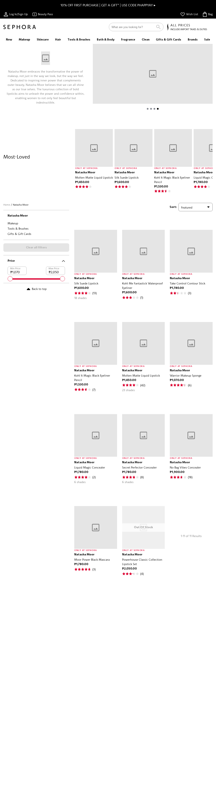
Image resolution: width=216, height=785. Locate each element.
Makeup (13, 223)
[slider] (10, 278)
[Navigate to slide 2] (151, 108)
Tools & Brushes (18, 228)
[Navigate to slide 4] (157, 108)
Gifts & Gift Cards (19, 234)
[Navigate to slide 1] (147, 108)
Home (6, 204)
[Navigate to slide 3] (154, 108)
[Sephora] (19, 27)
